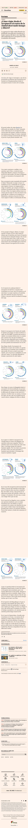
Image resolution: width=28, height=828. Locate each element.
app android (22, 785)
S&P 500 (11, 7)
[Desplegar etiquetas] (26, 664)
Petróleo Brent (21, 7)
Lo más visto (4, 741)
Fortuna (4, 16)
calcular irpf (5, 776)
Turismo (3, 19)
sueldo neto (22, 776)
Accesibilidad (13, 816)
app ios (14, 785)
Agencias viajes (14, 664)
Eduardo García (12, 651)
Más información (4, 670)
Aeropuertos (7, 664)
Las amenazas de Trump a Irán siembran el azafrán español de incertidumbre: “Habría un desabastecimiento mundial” (12, 725)
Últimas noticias (5, 717)
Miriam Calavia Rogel (19, 651)
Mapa (17, 816)
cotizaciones (5, 785)
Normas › (25, 640)
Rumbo (18, 127)
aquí (20, 673)
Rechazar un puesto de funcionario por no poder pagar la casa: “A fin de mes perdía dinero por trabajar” (13, 730)
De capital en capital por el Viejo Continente (17, 656)
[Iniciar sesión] (26, 10)
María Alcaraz (14, 65)
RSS (19, 816)
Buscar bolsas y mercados (7, 750)
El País (25, 13)
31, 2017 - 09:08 (14, 67)
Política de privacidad (7, 816)
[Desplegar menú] (2, 10)
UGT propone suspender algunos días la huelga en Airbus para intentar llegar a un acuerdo (14, 721)
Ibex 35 (3, 7)
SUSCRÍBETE (22, 10)
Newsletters (22, 816)
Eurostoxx (7, 757)
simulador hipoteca (14, 776)
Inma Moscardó (11, 658)
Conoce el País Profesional (14, 790)
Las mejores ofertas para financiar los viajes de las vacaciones (15, 648)
